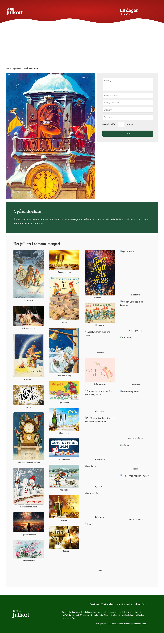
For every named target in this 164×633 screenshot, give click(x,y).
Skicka (127, 133)
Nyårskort (17, 68)
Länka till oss (141, 604)
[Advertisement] (82, 47)
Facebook (94, 604)
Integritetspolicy (124, 604)
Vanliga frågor (107, 604)
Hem (8, 68)
